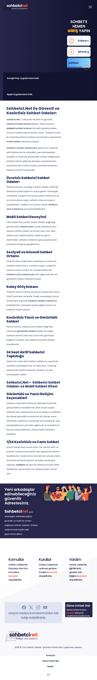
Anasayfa (50, 655)
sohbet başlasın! (75, 64)
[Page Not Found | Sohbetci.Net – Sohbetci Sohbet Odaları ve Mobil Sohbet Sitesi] (15, 7)
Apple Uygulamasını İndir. (20, 94)
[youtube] (45, 607)
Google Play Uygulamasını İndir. (23, 78)
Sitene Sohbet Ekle (50, 660)
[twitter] (31, 607)
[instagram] (38, 607)
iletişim (50, 666)
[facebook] (24, 607)
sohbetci (11, 128)
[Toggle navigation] (90, 7)
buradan (13, 576)
